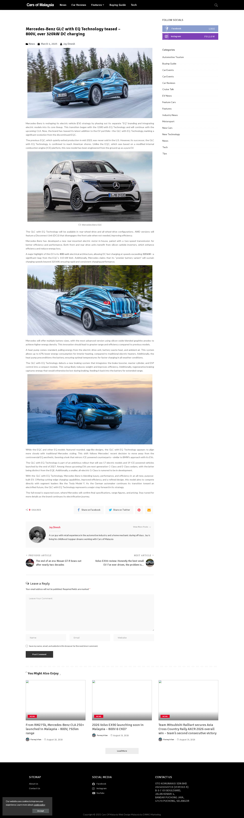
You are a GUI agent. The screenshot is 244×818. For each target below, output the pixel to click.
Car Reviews (168, 82)
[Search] (216, 5)
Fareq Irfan (36, 739)
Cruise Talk (168, 89)
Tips (164, 153)
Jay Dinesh (54, 527)
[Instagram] (190, 36)
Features (167, 108)
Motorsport (168, 121)
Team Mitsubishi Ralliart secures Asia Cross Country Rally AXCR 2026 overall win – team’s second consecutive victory (187, 729)
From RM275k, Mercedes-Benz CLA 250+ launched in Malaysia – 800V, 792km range (55, 729)
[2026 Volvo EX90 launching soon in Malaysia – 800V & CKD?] (122, 700)
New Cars (167, 127)
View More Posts (140, 527)
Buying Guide (169, 63)
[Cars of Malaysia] (40, 5)
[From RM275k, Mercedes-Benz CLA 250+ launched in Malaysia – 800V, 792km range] (55, 700)
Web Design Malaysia (129, 814)
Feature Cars (169, 102)
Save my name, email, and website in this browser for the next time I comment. (63, 646)
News (165, 140)
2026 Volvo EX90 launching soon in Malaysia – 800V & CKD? (118, 727)
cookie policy (39, 805)
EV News (167, 95)
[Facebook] (190, 28)
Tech (165, 147)
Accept (40, 811)
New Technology (171, 134)
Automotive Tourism (173, 57)
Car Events (168, 70)
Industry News (170, 115)
